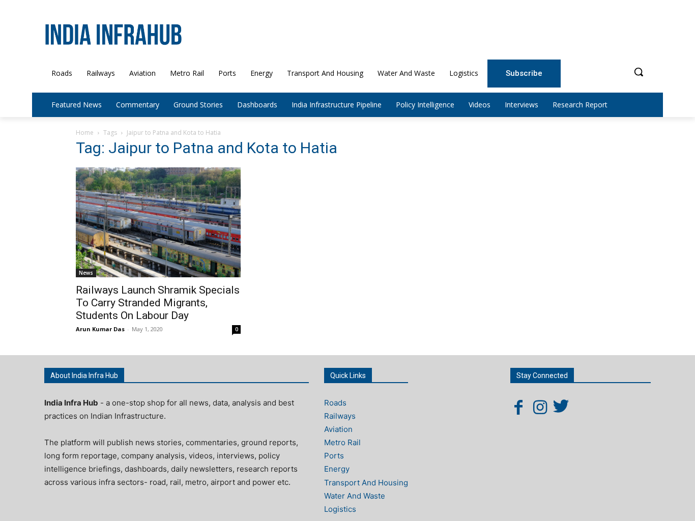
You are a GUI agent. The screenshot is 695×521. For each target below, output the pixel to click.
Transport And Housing (366, 482)
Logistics (340, 509)
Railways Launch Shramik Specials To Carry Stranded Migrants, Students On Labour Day (158, 303)
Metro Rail (342, 442)
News (86, 272)
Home (85, 132)
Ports (334, 455)
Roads (335, 403)
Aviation (338, 429)
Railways (340, 416)
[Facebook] (518, 407)
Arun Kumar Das (100, 329)
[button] (638, 72)
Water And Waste (354, 496)
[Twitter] (561, 407)
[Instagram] (540, 407)
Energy (337, 469)
